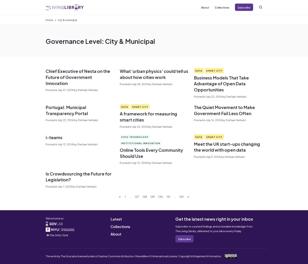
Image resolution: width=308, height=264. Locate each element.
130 (160, 196)
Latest (116, 219)
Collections (222, 7)
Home (49, 19)
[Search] (260, 7)
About (205, 7)
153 (181, 196)
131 (168, 196)
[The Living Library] (65, 7)
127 (137, 196)
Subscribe (244, 7)
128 (145, 196)
